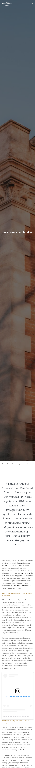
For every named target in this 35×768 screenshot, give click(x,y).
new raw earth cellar (21, 586)
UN (23, 750)
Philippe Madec (19, 576)
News (9, 464)
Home (4, 464)
